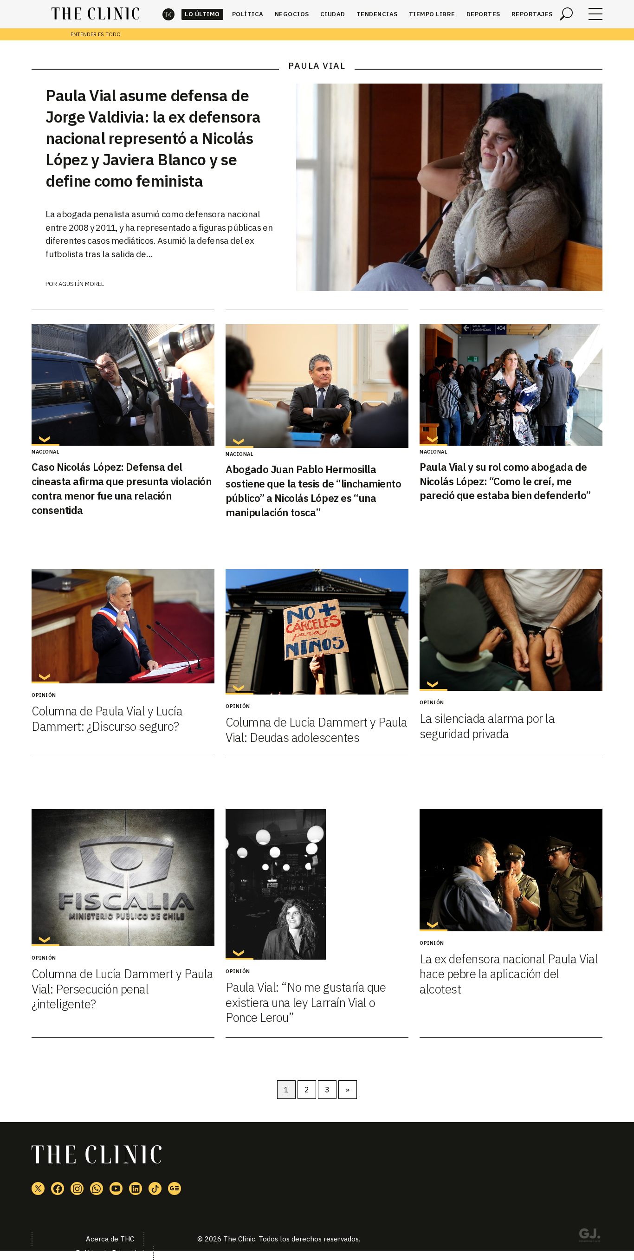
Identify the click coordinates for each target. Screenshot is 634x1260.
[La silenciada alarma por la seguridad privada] (511, 630)
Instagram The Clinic (77, 1188)
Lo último (202, 14)
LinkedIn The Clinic (135, 1188)
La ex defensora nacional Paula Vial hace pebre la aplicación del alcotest (509, 974)
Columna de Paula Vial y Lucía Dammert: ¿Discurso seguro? (107, 718)
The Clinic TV (116, 1188)
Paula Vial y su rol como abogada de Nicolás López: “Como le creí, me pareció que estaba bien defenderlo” (505, 481)
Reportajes (532, 14)
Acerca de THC (110, 1238)
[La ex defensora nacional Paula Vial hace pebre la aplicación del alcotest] (511, 870)
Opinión (44, 695)
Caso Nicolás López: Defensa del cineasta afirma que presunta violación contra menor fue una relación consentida (121, 488)
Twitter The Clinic (38, 1188)
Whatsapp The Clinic (96, 1188)
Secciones (595, 14)
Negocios (292, 14)
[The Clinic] (95, 14)
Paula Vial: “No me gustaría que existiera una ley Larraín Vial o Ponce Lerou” (306, 1002)
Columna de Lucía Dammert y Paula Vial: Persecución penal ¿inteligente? (122, 989)
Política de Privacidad (110, 1252)
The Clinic (168, 14)
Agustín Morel (81, 284)
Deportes (483, 14)
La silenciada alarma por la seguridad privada (487, 725)
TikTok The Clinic (155, 1188)
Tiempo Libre (432, 14)
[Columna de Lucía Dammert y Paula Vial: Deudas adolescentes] (317, 632)
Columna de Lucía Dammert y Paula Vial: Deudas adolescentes (316, 729)
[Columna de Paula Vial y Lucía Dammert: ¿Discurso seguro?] (123, 626)
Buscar (566, 13)
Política (248, 14)
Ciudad (332, 14)
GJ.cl (589, 1236)
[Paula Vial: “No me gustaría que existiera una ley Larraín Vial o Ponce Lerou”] (317, 884)
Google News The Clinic (174, 1188)
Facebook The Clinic (57, 1188)
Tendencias (377, 14)
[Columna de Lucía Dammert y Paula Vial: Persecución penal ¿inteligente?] (123, 877)
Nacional (45, 451)
